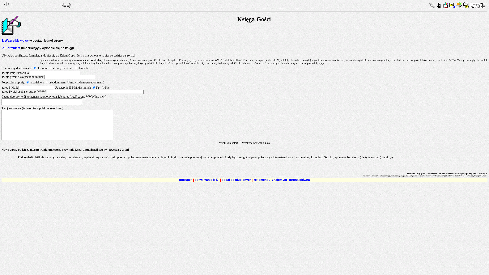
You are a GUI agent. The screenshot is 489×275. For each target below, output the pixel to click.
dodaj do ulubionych (237, 179)
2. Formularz (11, 48)
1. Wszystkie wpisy (15, 40)
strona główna (299, 179)
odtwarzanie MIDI (207, 179)
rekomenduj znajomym (270, 179)
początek (185, 179)
